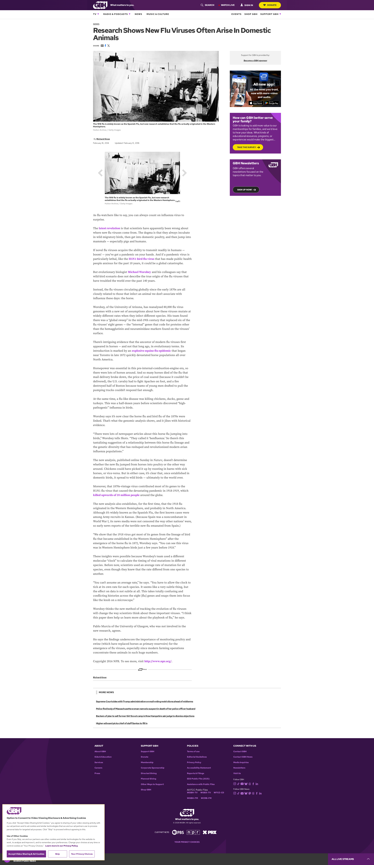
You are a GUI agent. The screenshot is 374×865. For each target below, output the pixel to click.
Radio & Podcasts (115, 14)
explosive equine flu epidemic (151, 351)
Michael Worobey (139, 272)
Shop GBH (250, 14)
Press (97, 773)
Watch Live (228, 4)
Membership (147, 762)
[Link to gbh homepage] (100, 4)
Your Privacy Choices (187, 842)
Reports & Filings (195, 773)
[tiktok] (238, 783)
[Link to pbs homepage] (178, 832)
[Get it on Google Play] (271, 103)
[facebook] (253, 783)
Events (236, 14)
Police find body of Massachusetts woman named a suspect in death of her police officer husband (145, 708)
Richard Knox (103, 139)
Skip (57, 854)
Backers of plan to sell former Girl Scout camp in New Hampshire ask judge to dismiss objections (145, 716)
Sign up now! (244, 189)
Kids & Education (103, 757)
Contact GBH (240, 751)
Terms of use (193, 751)
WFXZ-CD (219, 792)
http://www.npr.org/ (158, 661)
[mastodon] (250, 793)
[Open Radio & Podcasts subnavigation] (129, 14)
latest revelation (109, 228)
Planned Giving (148, 779)
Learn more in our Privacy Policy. (61, 845)
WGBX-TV (205, 792)
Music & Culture (158, 14)
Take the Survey (246, 147)
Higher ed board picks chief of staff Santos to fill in (121, 723)
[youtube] (242, 783)
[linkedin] (257, 783)
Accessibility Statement (199, 768)
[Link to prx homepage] (210, 832)
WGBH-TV (192, 792)
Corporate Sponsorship (152, 768)
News (138, 14)
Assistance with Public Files (201, 784)
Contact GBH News (242, 757)
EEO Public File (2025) (198, 779)
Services (99, 762)
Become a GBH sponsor (255, 60)
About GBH (100, 751)
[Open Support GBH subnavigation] (280, 14)
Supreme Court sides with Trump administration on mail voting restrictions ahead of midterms (144, 701)
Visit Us (237, 773)
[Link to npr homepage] (193, 832)
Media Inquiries (241, 762)
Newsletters (239, 768)
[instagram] (234, 783)
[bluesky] (246, 783)
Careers (98, 768)
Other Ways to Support (152, 784)
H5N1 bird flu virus (141, 259)
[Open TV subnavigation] (98, 14)
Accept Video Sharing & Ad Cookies (26, 854)
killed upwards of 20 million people (116, 495)
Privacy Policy (194, 762)
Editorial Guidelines (197, 757)
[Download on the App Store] (256, 103)
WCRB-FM (206, 798)
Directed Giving (149, 773)
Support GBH (269, 14)
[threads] (250, 783)
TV (94, 14)
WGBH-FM (192, 798)
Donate (272, 4)
